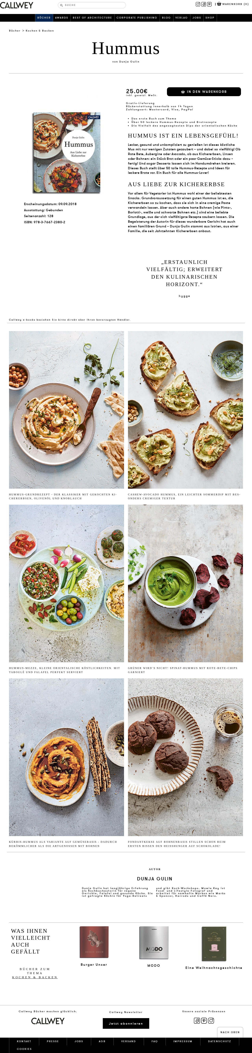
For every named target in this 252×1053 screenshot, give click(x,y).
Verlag (181, 18)
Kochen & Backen (40, 31)
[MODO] (154, 942)
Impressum (183, 1041)
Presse (53, 1041)
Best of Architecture (92, 18)
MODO (153, 965)
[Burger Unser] (94, 942)
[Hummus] (66, 409)
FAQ (155, 1041)
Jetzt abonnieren (126, 1023)
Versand (128, 1041)
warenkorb (235, 4)
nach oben (230, 1032)
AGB (102, 1041)
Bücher (44, 18)
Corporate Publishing (137, 18)
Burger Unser (94, 964)
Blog (166, 18)
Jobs (197, 18)
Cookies (24, 1049)
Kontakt (24, 1041)
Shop (210, 18)
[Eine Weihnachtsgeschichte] (214, 944)
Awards (61, 18)
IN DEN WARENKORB (207, 91)
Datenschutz (219, 1041)
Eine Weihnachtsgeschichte (214, 968)
